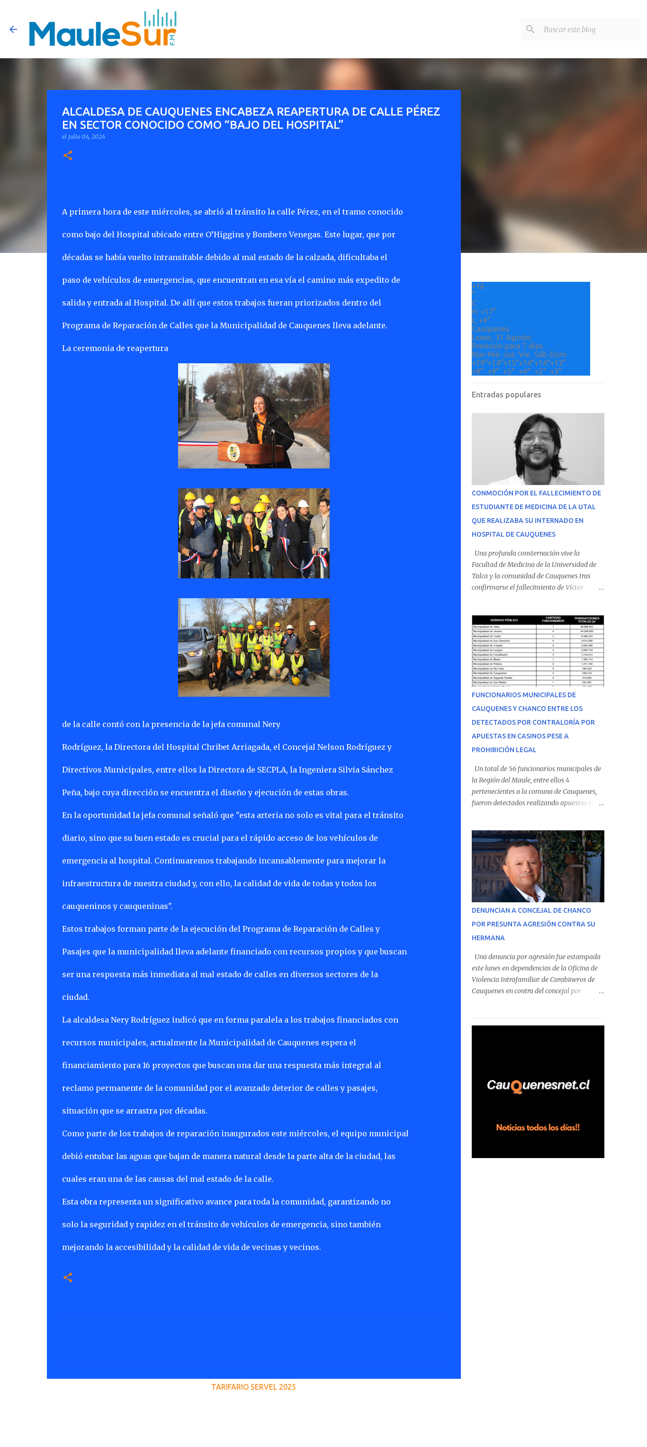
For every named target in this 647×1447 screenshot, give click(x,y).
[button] (67, 156)
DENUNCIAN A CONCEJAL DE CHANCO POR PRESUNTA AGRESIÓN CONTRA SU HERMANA (533, 924)
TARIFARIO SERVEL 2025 (253, 1387)
